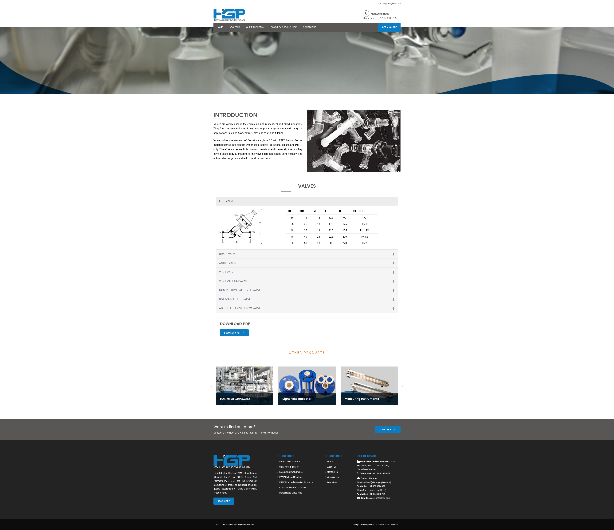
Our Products (254, 27)
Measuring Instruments (291, 471)
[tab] (307, 201)
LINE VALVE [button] (226, 201)
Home (220, 27)
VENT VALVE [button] (227, 272)
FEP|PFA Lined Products (291, 477)
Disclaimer (332, 482)
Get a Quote (389, 27)
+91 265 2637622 (381, 473)
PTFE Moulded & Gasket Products (296, 482)
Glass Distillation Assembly (292, 487)
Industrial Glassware (289, 461)
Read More (224, 501)
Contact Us (309, 27)
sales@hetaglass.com (390, 3)
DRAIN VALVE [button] (227, 254)
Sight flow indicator (289, 466)
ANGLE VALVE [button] (228, 263)
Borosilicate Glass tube (290, 492)
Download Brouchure (284, 27)
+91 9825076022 (376, 486)
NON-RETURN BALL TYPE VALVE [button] (240, 290)
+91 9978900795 (387, 18)
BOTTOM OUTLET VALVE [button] (235, 299)
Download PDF (232, 332)
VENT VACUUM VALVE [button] (233, 281)
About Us (234, 27)
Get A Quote (333, 477)
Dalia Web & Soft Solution (386, 524)
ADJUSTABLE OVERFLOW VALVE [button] (240, 308)
